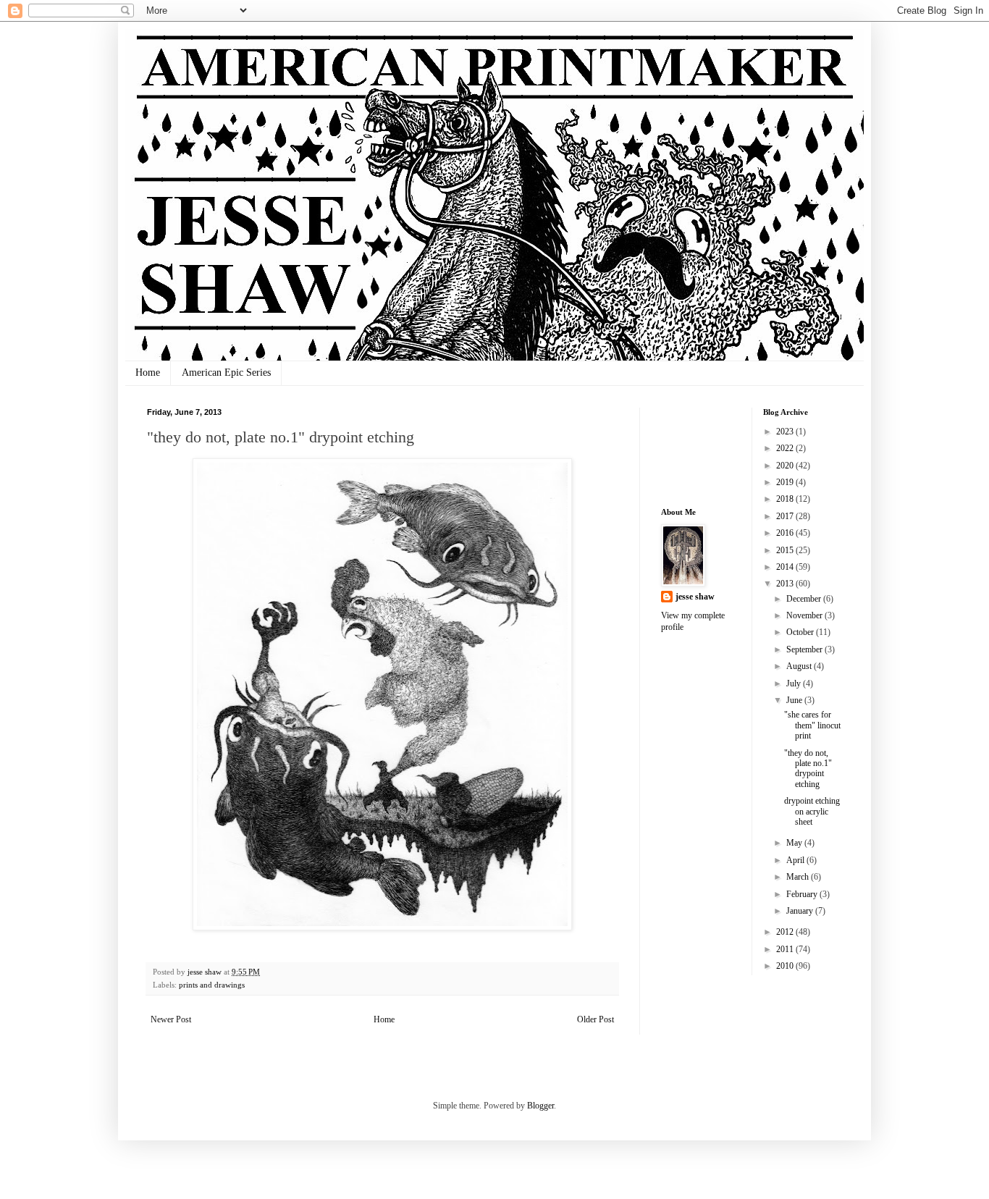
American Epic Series (226, 372)
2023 (786, 431)
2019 (786, 482)
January (800, 911)
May (795, 843)
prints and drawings (212, 984)
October (801, 632)
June (795, 700)
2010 (786, 966)
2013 (786, 584)
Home (147, 372)
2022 (786, 448)
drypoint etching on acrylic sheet (812, 811)
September (805, 649)
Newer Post (171, 1019)
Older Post (595, 1019)
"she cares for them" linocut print (812, 725)
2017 (786, 516)
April (796, 860)
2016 (786, 533)
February (803, 894)
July (794, 683)
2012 (786, 932)
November (805, 615)
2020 (786, 465)
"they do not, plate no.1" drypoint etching (808, 768)
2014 (786, 567)
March (798, 877)
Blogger (540, 1106)
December (804, 599)
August (800, 666)
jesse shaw (695, 597)
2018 (786, 499)
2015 (786, 550)
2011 (786, 949)
